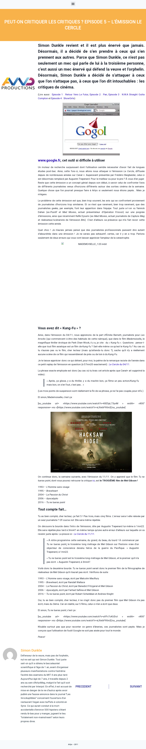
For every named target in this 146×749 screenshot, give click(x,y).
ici (93, 480)
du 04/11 (119, 364)
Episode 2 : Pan (98, 94)
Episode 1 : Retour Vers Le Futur (70, 94)
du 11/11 (84, 534)
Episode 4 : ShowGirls (62, 98)
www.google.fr (49, 160)
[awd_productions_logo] (18, 99)
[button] (73, 3)
